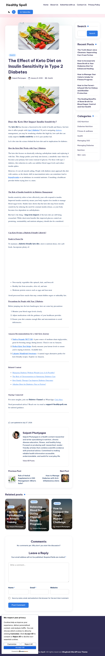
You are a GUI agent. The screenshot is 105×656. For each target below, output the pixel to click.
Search (81, 26)
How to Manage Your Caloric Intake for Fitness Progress (86, 77)
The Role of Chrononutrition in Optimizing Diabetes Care (33, 376)
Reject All (29, 644)
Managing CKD (83, 140)
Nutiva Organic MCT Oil (22, 339)
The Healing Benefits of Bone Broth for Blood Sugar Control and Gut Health (86, 103)
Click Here (59, 399)
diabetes (59, 130)
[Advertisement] (38, 264)
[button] (25, 12)
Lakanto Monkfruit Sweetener (24, 353)
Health (12, 55)
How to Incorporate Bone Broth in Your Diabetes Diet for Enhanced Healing (86, 65)
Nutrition (81, 150)
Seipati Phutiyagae (34, 432)
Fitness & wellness (85, 131)
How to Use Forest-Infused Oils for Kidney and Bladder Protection (87, 89)
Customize (11, 644)
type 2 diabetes (33, 130)
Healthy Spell (16, 5)
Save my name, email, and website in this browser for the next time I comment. (40, 598)
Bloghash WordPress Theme (74, 652)
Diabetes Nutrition (85, 126)
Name (11, 588)
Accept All (19, 647)
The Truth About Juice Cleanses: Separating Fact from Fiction (87, 52)
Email (33, 588)
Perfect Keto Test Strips (21, 346)
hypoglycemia (13, 177)
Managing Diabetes (85, 145)
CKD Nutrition (83, 122)
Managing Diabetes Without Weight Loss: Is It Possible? (33, 372)
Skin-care (81, 155)
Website (54, 588)
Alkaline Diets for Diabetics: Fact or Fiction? (29, 384)
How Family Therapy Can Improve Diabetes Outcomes (32, 380)
